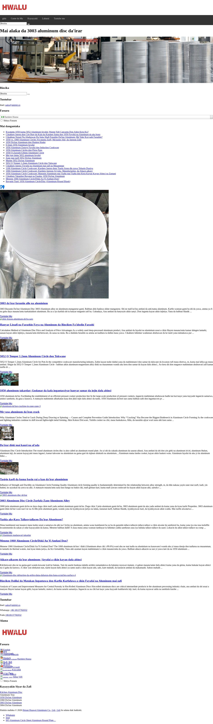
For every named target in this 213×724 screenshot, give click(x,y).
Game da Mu (17, 18)
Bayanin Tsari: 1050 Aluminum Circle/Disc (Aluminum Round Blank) (38, 181)
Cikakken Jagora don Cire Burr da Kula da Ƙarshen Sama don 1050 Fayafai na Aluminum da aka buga (53, 134)
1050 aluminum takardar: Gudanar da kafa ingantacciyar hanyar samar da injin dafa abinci (55, 390)
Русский (15, 667)
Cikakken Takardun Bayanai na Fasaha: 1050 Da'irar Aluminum (35, 176)
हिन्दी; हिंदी (7, 662)
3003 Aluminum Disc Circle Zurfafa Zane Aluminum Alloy (35, 500)
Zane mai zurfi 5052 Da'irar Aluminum (23, 158)
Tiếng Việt (17, 677)
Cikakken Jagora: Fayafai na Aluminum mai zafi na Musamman (35, 166)
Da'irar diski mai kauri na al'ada (19, 445)
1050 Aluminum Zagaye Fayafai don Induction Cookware (32, 147)
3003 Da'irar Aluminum (11, 702)
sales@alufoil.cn (12, 105)
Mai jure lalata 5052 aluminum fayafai (23, 155)
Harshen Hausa (24, 659)
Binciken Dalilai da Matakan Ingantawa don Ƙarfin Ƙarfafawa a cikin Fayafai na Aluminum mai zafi (61, 580)
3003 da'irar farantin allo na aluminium (24, 303)
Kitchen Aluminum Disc (11, 692)
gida (4, 18)
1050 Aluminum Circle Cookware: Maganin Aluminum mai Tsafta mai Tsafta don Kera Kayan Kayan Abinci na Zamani (61, 173)
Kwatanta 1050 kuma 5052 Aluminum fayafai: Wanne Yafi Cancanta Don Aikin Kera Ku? (47, 132)
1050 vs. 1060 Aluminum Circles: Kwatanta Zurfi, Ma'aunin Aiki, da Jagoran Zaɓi (43, 139)
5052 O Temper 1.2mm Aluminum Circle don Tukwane (31, 163)
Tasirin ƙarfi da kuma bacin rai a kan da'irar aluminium (34, 479)
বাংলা (5, 651)
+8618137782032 (13, 615)
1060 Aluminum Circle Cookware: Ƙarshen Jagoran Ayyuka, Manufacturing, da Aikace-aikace (49, 171)
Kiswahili (16, 670)
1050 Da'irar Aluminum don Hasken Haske (25, 142)
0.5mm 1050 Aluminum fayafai (20, 145)
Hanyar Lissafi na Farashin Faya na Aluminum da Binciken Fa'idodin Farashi (47, 324)
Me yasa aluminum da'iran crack (20, 411)
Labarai (45, 18)
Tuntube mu (59, 18)
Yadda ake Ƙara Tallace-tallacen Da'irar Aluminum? (31, 519)
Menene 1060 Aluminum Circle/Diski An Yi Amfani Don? (32, 179)
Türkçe (13, 674)
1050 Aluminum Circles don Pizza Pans (24, 150)
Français (15, 654)
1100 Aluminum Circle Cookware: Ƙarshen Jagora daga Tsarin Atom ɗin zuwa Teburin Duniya (49, 168)
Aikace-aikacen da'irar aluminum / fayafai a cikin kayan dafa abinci (41, 559)
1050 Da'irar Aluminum (11, 697)
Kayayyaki (33, 18)
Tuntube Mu (6, 316)
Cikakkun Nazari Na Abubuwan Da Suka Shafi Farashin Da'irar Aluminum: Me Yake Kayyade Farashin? (54, 137)
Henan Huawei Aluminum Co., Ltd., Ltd (41, 710)
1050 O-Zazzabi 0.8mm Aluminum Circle (25, 152)
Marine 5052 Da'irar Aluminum (20, 160)
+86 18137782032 (18, 610)
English (6, 650)
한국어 (6, 664)
